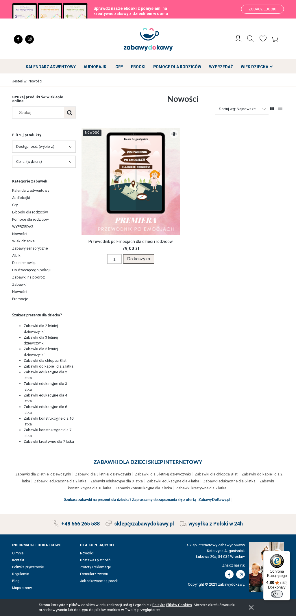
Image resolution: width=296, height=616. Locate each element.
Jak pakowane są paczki (99, 581)
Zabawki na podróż (28, 277)
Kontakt (18, 560)
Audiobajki (21, 198)
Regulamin (20, 574)
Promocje (20, 299)
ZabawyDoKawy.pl (214, 500)
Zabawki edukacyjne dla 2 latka (60, 481)
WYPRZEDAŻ (23, 226)
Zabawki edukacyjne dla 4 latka (173, 481)
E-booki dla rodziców (30, 212)
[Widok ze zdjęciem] (272, 108)
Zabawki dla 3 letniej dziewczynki (103, 474)
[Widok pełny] (280, 108)
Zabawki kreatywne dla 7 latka (49, 441)
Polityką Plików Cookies (172, 605)
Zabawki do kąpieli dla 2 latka (48, 366)
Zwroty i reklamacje (95, 567)
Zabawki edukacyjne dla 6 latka (229, 481)
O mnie (17, 553)
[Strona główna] (148, 39)
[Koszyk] (275, 42)
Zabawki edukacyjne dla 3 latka (116, 481)
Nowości (19, 234)
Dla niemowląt (24, 263)
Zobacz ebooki (262, 9)
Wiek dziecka (23, 241)
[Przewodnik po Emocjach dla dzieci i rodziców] (131, 181)
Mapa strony (22, 588)
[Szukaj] (69, 112)
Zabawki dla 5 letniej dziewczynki (163, 474)
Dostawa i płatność (95, 560)
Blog (15, 581)
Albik (16, 255)
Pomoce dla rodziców (30, 219)
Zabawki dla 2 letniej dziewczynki (43, 474)
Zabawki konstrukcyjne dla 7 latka (143, 488)
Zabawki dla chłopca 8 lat (45, 360)
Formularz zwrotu (94, 574)
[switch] (277, 594)
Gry (15, 205)
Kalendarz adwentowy (30, 190)
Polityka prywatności (28, 567)
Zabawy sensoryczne (30, 248)
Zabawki (19, 284)
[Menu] (286, 554)
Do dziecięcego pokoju (31, 270)
